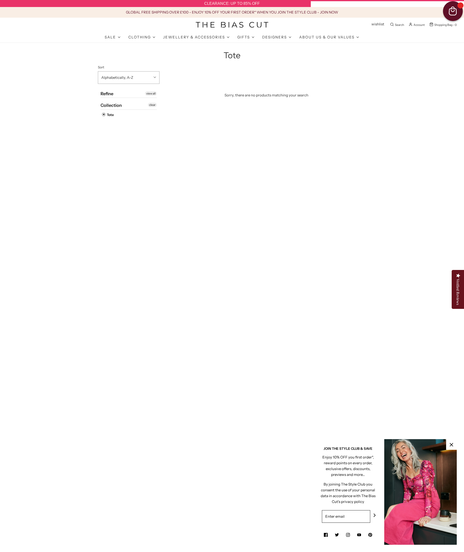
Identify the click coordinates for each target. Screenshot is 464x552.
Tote (110, 115)
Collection (111, 105)
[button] (129, 77)
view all (151, 93)
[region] (232, 3)
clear (152, 105)
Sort (101, 67)
